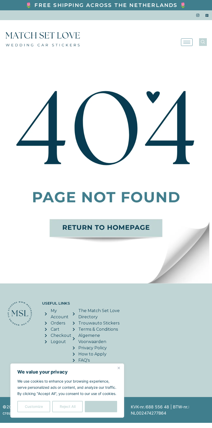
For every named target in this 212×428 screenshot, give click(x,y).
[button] (203, 42)
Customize (34, 406)
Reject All (67, 406)
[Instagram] (198, 15)
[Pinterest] (207, 15)
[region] (67, 390)
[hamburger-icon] (187, 42)
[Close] (119, 368)
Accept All (101, 406)
